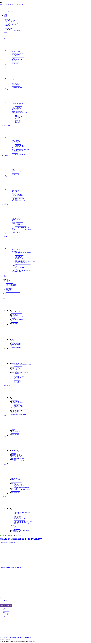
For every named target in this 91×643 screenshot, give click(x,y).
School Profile (15, 63)
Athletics (6, 176)
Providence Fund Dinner (20, 267)
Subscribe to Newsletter (6, 605)
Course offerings (16, 107)
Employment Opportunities (18, 57)
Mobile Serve (18, 144)
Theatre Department (16, 220)
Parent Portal (9, 28)
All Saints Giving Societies (21, 262)
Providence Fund (16, 249)
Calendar (8, 19)
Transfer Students (16, 86)
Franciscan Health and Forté (18, 198)
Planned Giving (18, 256)
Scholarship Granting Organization (23, 252)
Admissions (6, 66)
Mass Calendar (15, 140)
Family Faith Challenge (17, 150)
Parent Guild (15, 60)
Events (13, 265)
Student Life (6, 155)
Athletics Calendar (10, 20)
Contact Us (5, 613)
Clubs (13, 170)
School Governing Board (17, 59)
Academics (6, 89)
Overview (17, 113)
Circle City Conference (17, 194)
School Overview (16, 54)
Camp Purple (15, 199)
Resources (17, 122)
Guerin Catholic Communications (7, 542)
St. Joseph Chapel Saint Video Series (20, 149)
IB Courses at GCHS (19, 116)
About (5, 38)
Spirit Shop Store (16, 190)
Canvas (8, 25)
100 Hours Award (19, 145)
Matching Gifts (18, 257)
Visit (13, 79)
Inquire (5, 14)
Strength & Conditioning (17, 195)
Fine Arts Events (16, 223)
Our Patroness (15, 55)
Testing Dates (18, 118)
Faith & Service (7, 125)
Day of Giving (18, 269)
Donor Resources (16, 251)
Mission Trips (15, 153)
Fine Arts (6, 204)
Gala (16, 266)
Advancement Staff (16, 271)
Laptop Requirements (17, 111)
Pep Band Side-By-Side (20, 226)
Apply (13, 82)
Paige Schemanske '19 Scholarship (22, 264)
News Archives (15, 62)
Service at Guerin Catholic (18, 142)
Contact (5, 32)
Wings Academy (18, 106)
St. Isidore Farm (15, 151)
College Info (18, 120)
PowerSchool (9, 27)
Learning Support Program (18, 103)
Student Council (15, 173)
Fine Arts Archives (16, 231)
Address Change (6, 614)
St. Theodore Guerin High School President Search (11, 4)
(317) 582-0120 (3, 600)
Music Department (16, 219)
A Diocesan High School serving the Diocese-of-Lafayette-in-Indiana (15, 637)
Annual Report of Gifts (20, 260)
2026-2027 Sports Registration (19, 200)
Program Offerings (16, 218)
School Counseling (16, 108)
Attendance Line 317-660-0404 (13, 30)
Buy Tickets (14, 228)
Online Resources (16, 141)
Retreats (14, 147)
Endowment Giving (19, 255)
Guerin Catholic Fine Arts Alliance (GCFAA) (22, 229)
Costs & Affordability (17, 87)
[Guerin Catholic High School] (4, 11)
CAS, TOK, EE (18, 117)
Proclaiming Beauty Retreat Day (22, 227)
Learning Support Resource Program (23, 104)
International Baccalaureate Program (20, 112)
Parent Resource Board (11, 24)
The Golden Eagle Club (17, 197)
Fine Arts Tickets (10, 21)
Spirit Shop (8, 29)
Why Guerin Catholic (17, 83)
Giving (5, 15)
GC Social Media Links (17, 53)
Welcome (14, 138)
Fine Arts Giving (16, 232)
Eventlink (14, 193)
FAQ (16, 115)
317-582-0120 (4, 34)
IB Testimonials (18, 121)
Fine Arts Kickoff (19, 224)
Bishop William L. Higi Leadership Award (21, 270)
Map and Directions (7, 616)
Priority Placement (16, 84)
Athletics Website (16, 191)
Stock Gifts (17, 253)
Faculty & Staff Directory (12, 23)
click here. (32, 641)
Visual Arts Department (17, 222)
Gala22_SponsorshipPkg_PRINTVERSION (21, 539)
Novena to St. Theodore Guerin (19, 154)
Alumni (5, 16)
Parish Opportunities (19, 146)
